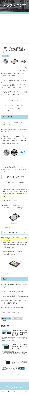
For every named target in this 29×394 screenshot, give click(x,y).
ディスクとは (8, 103)
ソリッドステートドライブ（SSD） (16, 108)
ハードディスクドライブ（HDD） (15, 105)
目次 (12, 100)
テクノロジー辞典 (7, 318)
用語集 (4, 320)
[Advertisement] (14, 28)
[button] (25, 279)
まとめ (7, 110)
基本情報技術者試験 (18, 318)
